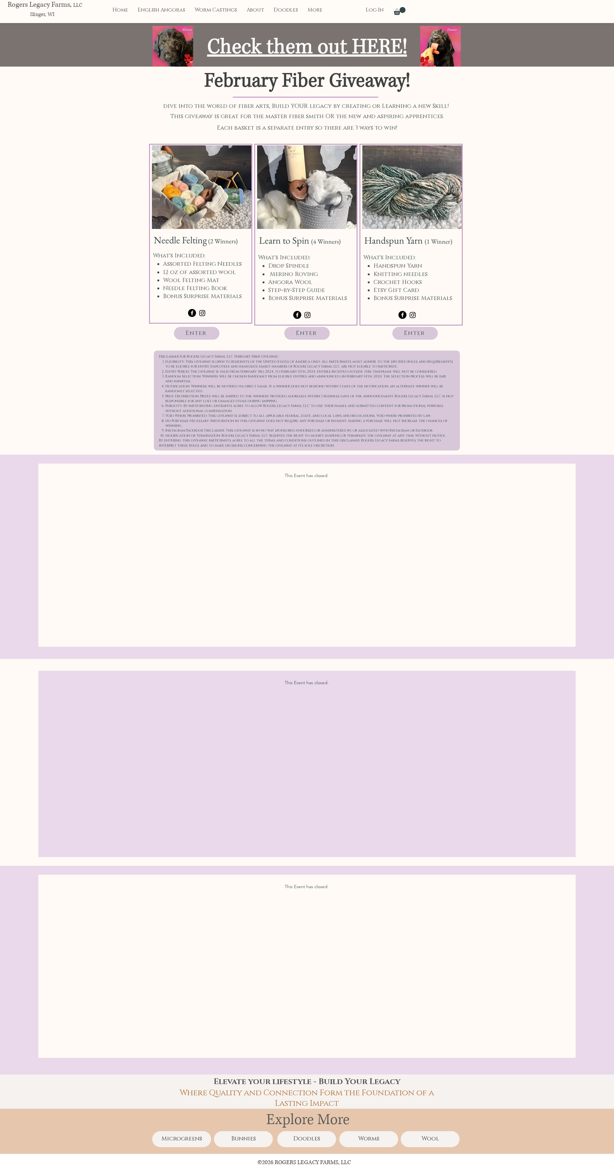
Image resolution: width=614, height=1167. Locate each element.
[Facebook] (192, 313)
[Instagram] (202, 313)
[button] (399, 11)
